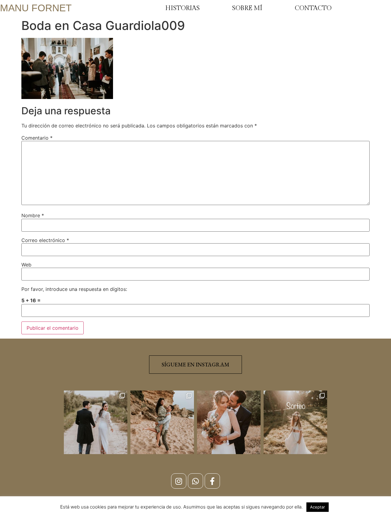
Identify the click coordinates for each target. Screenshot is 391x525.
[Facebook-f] (212, 481)
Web (26, 264)
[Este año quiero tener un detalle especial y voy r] (295, 422)
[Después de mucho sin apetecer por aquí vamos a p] (229, 422)
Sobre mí (247, 8)
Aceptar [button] (317, 507)
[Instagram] (178, 481)
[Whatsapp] (195, 481)
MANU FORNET (36, 7)
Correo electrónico (45, 240)
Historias (182, 8)
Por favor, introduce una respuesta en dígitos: (74, 289)
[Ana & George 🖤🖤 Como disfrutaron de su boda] (95, 422)
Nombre (32, 215)
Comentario (37, 137)
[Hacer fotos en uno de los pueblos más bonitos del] (162, 422)
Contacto (313, 8)
